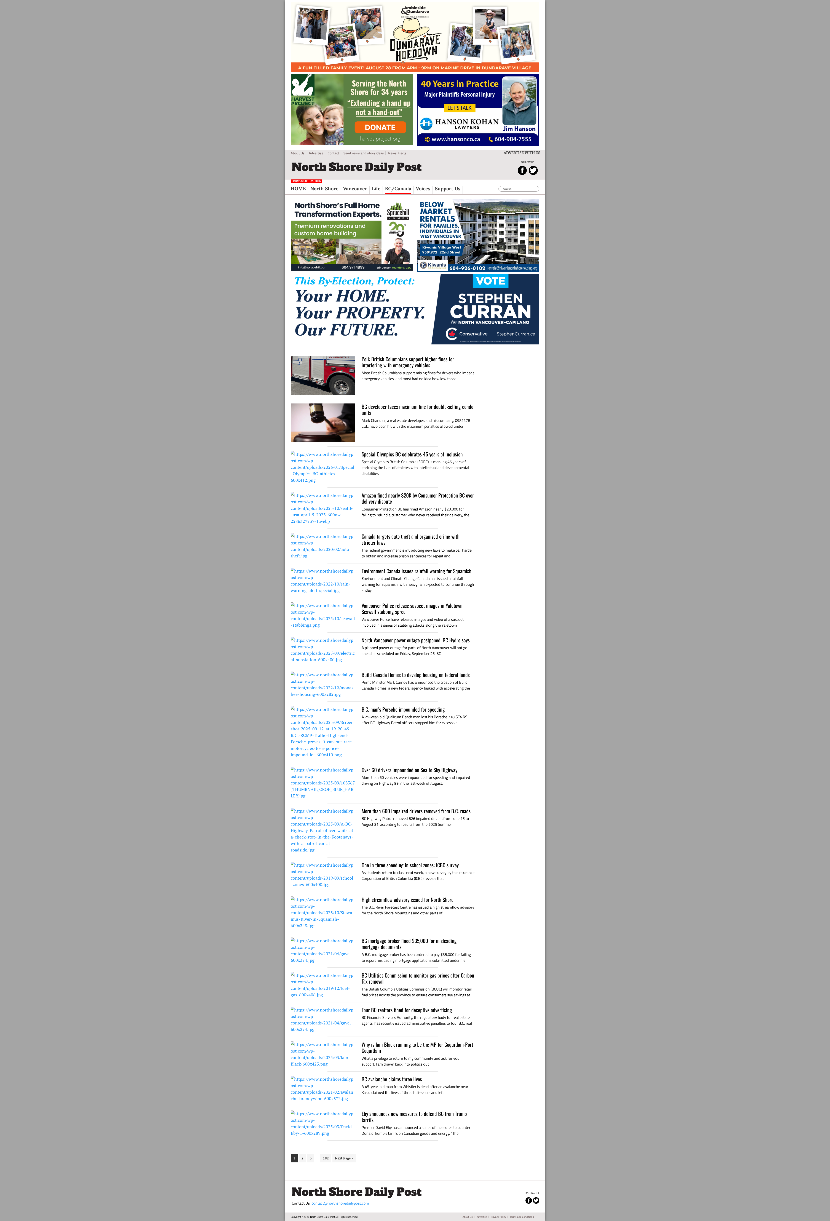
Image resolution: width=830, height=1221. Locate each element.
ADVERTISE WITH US (522, 152)
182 (326, 1157)
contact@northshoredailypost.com (340, 1203)
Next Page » (344, 1158)
